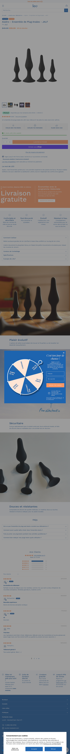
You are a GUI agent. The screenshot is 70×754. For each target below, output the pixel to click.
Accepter (34, 749)
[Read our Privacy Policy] (63, 398)
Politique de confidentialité (52, 744)
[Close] (64, 353)
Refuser (53, 749)
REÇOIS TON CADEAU (55, 385)
